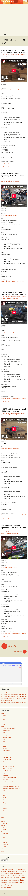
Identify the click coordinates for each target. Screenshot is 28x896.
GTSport (14, 875)
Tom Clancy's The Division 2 (8, 784)
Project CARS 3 (6, 775)
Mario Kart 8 (5, 764)
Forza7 (11, 873)
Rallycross (18, 882)
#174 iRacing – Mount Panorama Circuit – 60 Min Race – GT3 (13, 696)
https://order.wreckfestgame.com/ (10, 90)
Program (3, 825)
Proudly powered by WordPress (8, 893)
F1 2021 (4, 746)
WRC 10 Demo (6, 793)
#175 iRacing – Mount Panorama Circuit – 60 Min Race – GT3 (13, 694)
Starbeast (12, 56)
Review (7, 884)
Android (4, 803)
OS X (4, 724)
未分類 (2, 851)
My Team (13, 877)
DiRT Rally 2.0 (5, 735)
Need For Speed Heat (7, 770)
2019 (2, 869)
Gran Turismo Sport (7, 757)
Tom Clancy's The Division (8, 782)
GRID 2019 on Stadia (7, 759)
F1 (25, 871)
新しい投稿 (20, 652)
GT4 (10, 875)
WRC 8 (4, 795)
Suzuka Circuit (14, 884)
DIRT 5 (4, 732)
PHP (4, 827)
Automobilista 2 (6, 730)
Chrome (4, 806)
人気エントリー (5, 663)
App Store (5, 715)
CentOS (4, 819)
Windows (5, 823)
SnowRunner (5, 779)
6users (20, 667)
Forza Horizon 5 (6, 753)
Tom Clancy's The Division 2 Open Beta (11, 786)
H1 (17, 875)
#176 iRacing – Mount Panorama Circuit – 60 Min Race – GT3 (13, 692)
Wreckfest (17, 54)
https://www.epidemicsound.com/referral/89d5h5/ (13, 163)
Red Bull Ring (3, 884)
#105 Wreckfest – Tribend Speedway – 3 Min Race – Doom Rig (12, 176)
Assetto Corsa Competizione (9, 728)
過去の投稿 (9, 646)
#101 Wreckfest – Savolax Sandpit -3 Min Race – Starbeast (13, 410)
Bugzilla (8, 298)
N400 (17, 877)
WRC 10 (4, 790)
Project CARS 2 (6, 773)
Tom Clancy (11, 886)
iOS (3, 717)
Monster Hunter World (7, 768)
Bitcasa (4, 840)
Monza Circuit (9, 877)
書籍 (2, 849)
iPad (4, 719)
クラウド (3, 835)
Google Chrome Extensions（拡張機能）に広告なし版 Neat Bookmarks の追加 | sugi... (11, 665)
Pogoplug (5, 846)
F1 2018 (4, 739)
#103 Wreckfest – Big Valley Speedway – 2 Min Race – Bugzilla (13, 293)
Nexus (4, 815)
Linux (2, 817)
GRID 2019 (3, 875)
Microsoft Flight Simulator (8, 766)
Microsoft (3, 821)
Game (13, 54)
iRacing (4, 761)
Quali (18, 880)
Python (4, 829)
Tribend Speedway (10, 181)
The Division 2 (4, 886)
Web (2, 831)
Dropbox (5, 842)
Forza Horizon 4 (6, 750)
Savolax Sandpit (4, 414)
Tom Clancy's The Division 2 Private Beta (11, 788)
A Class (4, 869)
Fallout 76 (5, 748)
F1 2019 (4, 741)
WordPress (5, 833)
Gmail (4, 812)
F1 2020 (4, 744)
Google (3, 802)
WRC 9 (4, 797)
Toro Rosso (17, 886)
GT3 (7, 875)
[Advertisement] (14, 18)
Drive (4, 810)
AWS (4, 837)
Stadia (10, 884)
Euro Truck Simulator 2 (7, 737)
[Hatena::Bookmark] (11, 684)
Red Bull (22, 882)
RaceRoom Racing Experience (9, 777)
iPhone (4, 722)
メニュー (3, 34)
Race (8, 56)
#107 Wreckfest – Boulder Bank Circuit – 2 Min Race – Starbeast (13, 51)
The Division (19, 884)
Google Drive (5, 844)
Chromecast (5, 808)
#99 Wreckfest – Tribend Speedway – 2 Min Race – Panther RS (13, 528)
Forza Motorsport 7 (7, 755)
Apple (2, 713)
